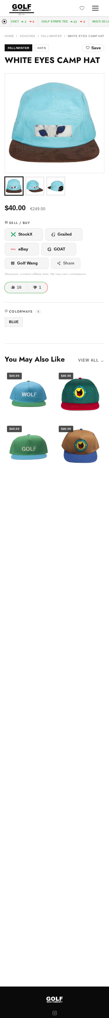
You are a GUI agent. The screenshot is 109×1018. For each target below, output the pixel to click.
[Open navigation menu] (95, 8)
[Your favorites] (82, 8)
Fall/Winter (51, 36)
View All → (91, 360)
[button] (54, 123)
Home (9, 36)
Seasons (27, 36)
